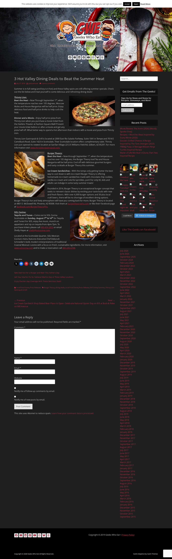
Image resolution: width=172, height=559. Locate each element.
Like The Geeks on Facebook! (139, 229)
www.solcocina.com (23, 248)
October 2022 (126, 284)
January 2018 (126, 432)
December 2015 (127, 507)
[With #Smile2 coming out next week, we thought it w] (124, 168)
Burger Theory (49, 287)
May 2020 (124, 347)
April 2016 (124, 495)
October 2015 (126, 513)
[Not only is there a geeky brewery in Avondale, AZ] (134, 197)
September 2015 (128, 516)
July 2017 (124, 450)
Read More (145, 4)
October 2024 (126, 259)
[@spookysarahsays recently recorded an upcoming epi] (153, 187)
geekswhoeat (33, 83)
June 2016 (124, 489)
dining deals (60, 287)
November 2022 (127, 281)
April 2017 (124, 459)
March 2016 (125, 498)
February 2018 (127, 429)
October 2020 (126, 335)
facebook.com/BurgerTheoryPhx (32, 206)
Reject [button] (136, 4)
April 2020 (124, 350)
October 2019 (126, 368)
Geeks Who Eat (33, 554)
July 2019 (124, 377)
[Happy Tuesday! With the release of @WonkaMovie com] (124, 187)
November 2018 (127, 401)
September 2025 (128, 256)
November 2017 (127, 438)
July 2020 (124, 344)
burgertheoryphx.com (78, 203)
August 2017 (126, 447)
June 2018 (124, 417)
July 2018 (124, 414)
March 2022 (125, 296)
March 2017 (125, 462)
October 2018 (126, 404)
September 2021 (128, 308)
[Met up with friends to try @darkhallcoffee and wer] (153, 168)
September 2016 (128, 480)
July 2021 (124, 314)
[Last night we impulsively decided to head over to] (124, 207)
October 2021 (126, 305)
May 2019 (124, 383)
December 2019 (127, 362)
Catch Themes (152, 554)
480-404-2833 (47, 227)
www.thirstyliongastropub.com (45, 147)
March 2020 (125, 353)
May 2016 (124, 492)
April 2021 (124, 323)
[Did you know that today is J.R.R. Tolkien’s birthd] (134, 178)
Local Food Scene (22, 287)
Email (17, 368)
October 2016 (126, 477)
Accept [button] (127, 4)
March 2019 (125, 389)
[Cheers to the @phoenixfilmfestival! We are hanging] (134, 187)
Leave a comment (48, 83)
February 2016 (127, 501)
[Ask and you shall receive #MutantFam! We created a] (134, 207)
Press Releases (35, 287)
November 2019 (127, 365)
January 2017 (126, 468)
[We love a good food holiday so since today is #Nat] (134, 168)
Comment (19, 327)
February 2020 (127, 356)
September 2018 (128, 407)
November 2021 (127, 302)
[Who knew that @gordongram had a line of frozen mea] (124, 197)
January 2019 (126, 395)
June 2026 (124, 253)
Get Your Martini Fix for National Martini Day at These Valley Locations (43, 277)
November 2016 (127, 474)
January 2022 (126, 299)
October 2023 (126, 268)
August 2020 (126, 341)
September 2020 (128, 338)
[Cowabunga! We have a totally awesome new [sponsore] (124, 178)
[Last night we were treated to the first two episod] (144, 178)
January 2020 (126, 359)
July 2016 (124, 486)
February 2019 (127, 392)
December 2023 (127, 265)
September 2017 (128, 444)
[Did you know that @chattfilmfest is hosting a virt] (153, 207)
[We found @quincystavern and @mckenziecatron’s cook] (153, 197)
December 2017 (127, 435)
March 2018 (125, 426)
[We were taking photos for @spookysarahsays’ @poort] (153, 178)
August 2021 (126, 311)
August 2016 (126, 483)
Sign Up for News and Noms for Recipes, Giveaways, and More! (136, 99)
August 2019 (126, 374)
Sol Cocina (93, 287)
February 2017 (127, 465)
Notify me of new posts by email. (29, 399)
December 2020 (127, 329)
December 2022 (127, 278)
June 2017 (124, 453)
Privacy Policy (128, 534)
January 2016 (126, 504)
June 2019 (124, 380)
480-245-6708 (68, 248)
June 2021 (124, 317)
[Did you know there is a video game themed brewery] (144, 197)
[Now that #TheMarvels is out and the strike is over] (144, 187)
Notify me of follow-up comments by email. (34, 391)
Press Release (84, 287)
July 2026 (124, 250)
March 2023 (125, 275)
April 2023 (124, 271)
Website (18, 378)
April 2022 (124, 293)
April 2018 (124, 423)
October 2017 (126, 441)
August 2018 (126, 411)
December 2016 (127, 471)
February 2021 (127, 326)
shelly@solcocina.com (39, 230)
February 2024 (127, 262)
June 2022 (124, 290)
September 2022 (128, 287)
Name (18, 358)
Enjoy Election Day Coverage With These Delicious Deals (37, 281)
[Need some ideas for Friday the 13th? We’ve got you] (144, 207)
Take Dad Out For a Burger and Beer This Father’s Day (36, 273)
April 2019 (124, 386)
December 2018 (127, 398)
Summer (101, 287)
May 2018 (124, 420)
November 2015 (127, 510)
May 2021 (124, 320)
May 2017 (124, 456)
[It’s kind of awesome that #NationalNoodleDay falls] (144, 168)
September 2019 (128, 371)
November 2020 (127, 332)
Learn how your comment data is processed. (72, 413)
